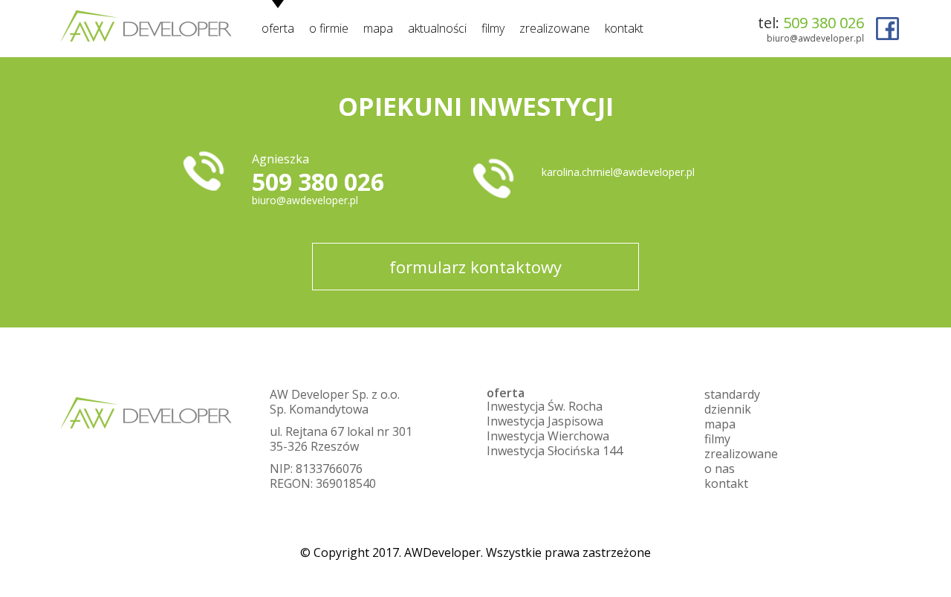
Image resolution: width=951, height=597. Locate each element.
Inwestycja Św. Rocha (545, 406)
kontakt (624, 28)
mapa (378, 28)
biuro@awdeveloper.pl (815, 38)
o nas (719, 468)
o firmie (328, 28)
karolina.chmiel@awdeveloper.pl (618, 172)
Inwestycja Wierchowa (548, 436)
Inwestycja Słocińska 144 (555, 451)
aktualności (437, 28)
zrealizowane (554, 28)
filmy (492, 28)
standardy (732, 394)
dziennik (727, 409)
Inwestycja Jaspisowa (545, 421)
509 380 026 (823, 23)
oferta (278, 28)
